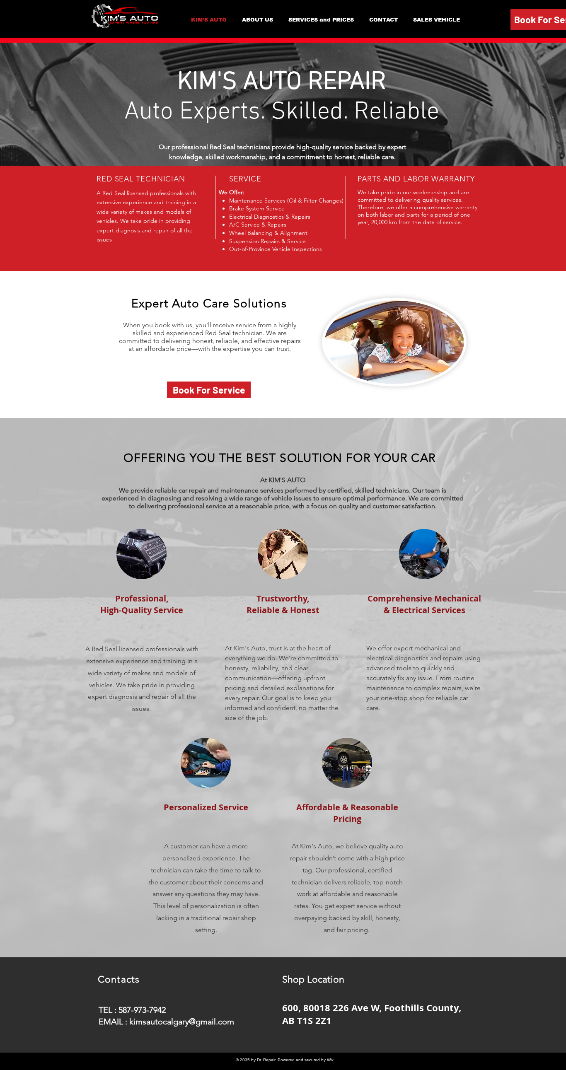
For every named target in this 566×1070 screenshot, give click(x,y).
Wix (330, 1060)
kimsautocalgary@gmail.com (181, 1022)
